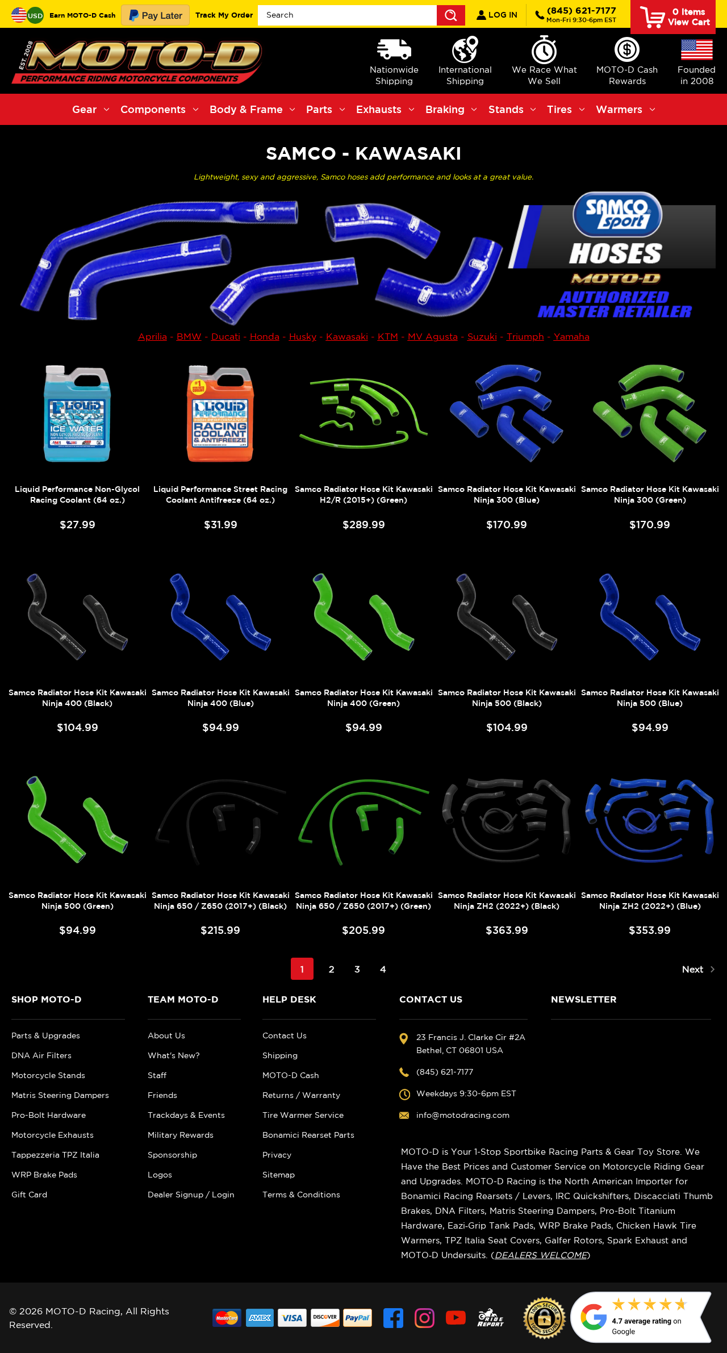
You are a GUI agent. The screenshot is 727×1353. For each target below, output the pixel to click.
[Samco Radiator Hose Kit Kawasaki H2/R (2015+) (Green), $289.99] (363, 413)
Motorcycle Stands (48, 1075)
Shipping (280, 1055)
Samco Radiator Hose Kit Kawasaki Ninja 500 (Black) (507, 698)
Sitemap (278, 1174)
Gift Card (29, 1194)
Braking (445, 109)
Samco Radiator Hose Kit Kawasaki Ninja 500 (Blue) (650, 698)
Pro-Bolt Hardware (48, 1115)
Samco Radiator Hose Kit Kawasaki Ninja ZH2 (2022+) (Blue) (650, 901)
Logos (160, 1174)
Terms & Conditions (301, 1194)
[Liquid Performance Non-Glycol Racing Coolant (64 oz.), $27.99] (77, 413)
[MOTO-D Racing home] (139, 60)
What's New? (174, 1055)
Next (694, 969)
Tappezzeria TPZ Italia (55, 1154)
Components (153, 109)
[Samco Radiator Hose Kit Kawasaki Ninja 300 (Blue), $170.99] (506, 413)
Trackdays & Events (186, 1115)
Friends (162, 1095)
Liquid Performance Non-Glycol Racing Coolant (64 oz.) (77, 494)
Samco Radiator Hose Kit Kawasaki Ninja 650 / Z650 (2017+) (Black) (221, 901)
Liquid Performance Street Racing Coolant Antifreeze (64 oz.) (220, 494)
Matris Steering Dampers (60, 1095)
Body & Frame (246, 109)
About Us (166, 1035)
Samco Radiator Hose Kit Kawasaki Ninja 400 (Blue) (221, 698)
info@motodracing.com (462, 1115)
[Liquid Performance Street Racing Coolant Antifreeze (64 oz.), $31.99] (220, 413)
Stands (506, 109)
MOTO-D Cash (290, 1075)
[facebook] (393, 1318)
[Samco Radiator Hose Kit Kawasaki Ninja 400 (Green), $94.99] (363, 616)
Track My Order (224, 14)
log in (501, 14)
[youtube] (456, 1318)
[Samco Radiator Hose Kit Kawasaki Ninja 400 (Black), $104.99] (77, 616)
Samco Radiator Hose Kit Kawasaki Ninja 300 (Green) (650, 494)
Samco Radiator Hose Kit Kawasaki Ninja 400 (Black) (78, 698)
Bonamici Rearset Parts (308, 1134)
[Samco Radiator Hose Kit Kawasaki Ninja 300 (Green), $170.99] (650, 413)
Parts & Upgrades (45, 1035)
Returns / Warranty (301, 1095)
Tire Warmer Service (303, 1115)
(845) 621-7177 (581, 14)
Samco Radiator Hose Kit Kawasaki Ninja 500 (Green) (78, 901)
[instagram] (424, 1318)
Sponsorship (172, 1154)
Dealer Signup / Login (191, 1194)
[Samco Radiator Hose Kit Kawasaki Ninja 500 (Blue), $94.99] (650, 616)
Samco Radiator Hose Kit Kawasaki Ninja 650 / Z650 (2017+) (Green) (364, 901)
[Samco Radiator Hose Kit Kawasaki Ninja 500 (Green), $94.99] (77, 819)
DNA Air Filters (41, 1055)
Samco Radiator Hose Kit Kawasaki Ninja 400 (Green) (364, 698)
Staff (157, 1075)
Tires (559, 109)
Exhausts (379, 109)
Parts (319, 109)
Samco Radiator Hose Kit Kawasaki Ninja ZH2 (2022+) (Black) (507, 901)
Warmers (619, 109)
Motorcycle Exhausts (52, 1134)
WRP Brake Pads (44, 1174)
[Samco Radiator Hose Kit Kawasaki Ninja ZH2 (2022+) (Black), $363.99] (506, 819)
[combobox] (361, 15)
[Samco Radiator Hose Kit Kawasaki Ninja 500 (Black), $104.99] (506, 616)
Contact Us (284, 1035)
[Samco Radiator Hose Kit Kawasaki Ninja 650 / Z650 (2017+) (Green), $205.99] (363, 819)
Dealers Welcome (541, 1255)
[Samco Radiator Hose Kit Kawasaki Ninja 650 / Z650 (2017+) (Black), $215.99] (220, 819)
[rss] (490, 1318)
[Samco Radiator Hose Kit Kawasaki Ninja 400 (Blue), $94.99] (220, 616)
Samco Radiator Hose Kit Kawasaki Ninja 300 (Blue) (507, 494)
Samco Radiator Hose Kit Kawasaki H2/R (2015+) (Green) (364, 494)
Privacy (276, 1154)
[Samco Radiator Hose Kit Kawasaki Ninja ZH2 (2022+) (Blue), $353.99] (650, 819)
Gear (84, 109)
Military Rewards (181, 1134)
